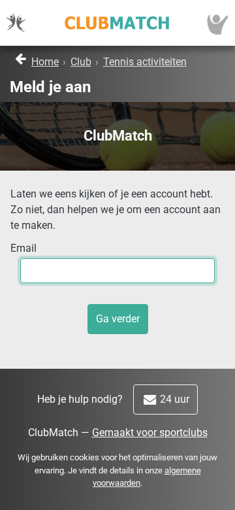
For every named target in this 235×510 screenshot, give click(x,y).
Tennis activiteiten (145, 62)
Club (80, 62)
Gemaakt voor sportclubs (150, 432)
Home (45, 62)
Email (23, 248)
